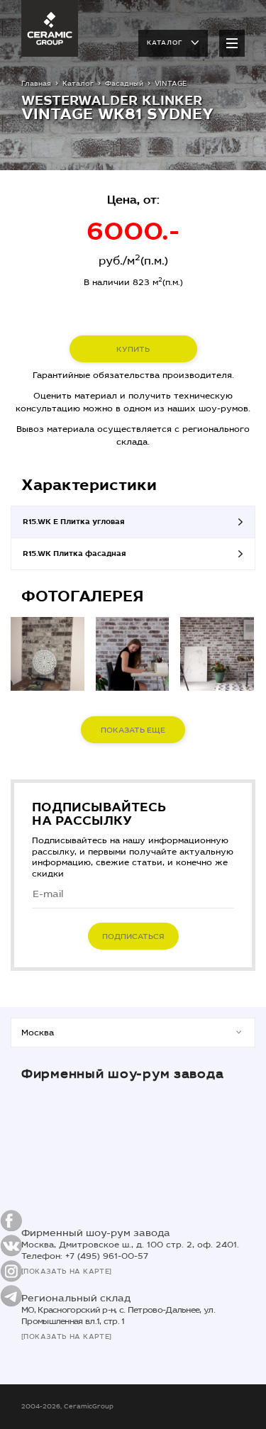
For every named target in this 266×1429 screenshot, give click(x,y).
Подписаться (133, 936)
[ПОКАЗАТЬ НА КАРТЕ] (66, 1271)
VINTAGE (171, 84)
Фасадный (124, 84)
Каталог (164, 42)
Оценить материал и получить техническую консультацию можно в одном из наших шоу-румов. (133, 402)
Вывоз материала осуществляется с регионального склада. (133, 435)
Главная (36, 84)
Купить (133, 349)
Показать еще (133, 730)
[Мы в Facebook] (11, 1220)
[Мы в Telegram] (11, 1296)
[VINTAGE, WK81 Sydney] (47, 654)
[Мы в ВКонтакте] (11, 1245)
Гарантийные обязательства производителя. (133, 375)
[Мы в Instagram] (11, 1271)
